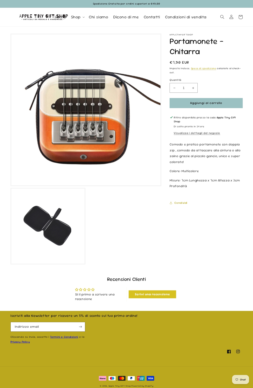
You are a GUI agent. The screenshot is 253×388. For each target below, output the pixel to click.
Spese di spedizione (203, 68)
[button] (77, 17)
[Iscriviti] (80, 327)
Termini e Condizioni (64, 337)
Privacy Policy (20, 342)
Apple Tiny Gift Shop (120, 386)
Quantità (175, 80)
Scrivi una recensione (152, 294)
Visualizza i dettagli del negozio (197, 133)
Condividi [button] (180, 203)
